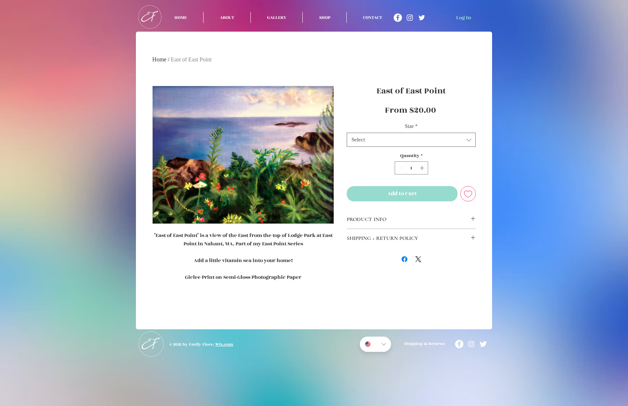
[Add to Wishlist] (468, 193)
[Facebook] (398, 17)
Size (411, 126)
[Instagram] (410, 17)
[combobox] (411, 140)
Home (159, 59)
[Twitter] (422, 17)
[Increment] (422, 168)
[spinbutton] (411, 168)
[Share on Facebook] (404, 259)
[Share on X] (418, 259)
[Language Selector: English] (375, 344)
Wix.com (224, 344)
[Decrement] (400, 168)
